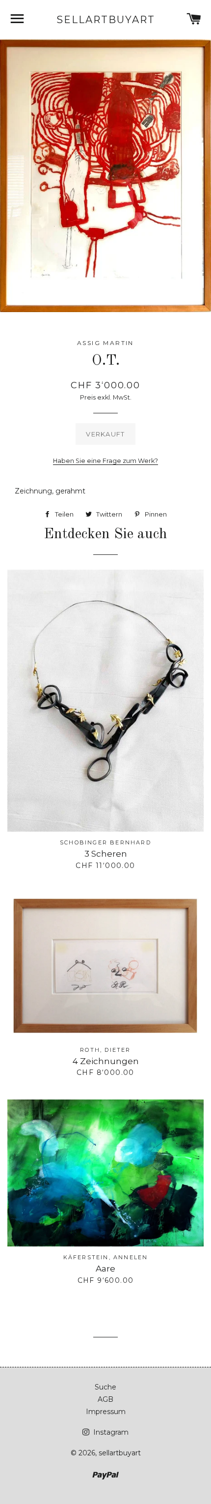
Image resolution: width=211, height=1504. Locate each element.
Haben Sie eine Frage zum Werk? (105, 460)
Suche (105, 1387)
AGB (105, 1399)
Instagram (110, 1432)
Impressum (106, 1411)
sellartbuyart (105, 20)
